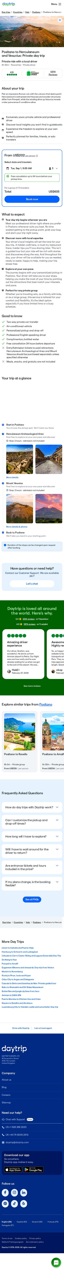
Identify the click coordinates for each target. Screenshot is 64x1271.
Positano (36, 12)
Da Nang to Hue (9, 959)
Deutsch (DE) (37, 1222)
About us (6, 1079)
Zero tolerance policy (35, 1242)
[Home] (8, 4)
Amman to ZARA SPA (11, 995)
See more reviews (32, 686)
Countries (17, 12)
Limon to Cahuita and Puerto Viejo (18, 948)
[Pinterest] (5, 1204)
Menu (54, 4)
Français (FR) (53, 1222)
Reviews (53, 74)
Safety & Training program (13, 1242)
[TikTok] (14, 1204)
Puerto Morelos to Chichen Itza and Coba (21, 999)
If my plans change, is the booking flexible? (27, 883)
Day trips (6, 12)
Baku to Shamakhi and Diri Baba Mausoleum (22, 987)
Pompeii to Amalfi (10, 963)
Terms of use (7, 1238)
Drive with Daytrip (20, 1028)
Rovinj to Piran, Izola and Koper (16, 975)
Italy (27, 12)
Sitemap (6, 1102)
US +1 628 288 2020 (16, 1127)
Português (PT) (8, 1225)
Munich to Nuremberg (12, 971)
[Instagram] (14, 1192)
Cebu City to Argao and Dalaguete (18, 979)
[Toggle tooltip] (37, 156)
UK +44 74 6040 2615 (17, 1135)
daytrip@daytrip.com (17, 1142)
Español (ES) (22, 1222)
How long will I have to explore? (25, 836)
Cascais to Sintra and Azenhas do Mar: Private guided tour (29, 983)
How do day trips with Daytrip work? (29, 807)
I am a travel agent (43, 1028)
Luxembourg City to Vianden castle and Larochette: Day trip (30, 1007)
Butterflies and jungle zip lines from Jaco (20, 991)
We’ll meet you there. (44, 428)
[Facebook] (5, 1192)
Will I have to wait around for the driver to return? (27, 851)
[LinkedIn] (23, 1192)
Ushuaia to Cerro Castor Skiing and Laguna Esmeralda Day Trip (31, 955)
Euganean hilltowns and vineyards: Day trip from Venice (28, 967)
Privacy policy (35, 1238)
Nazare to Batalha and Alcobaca (17, 1003)
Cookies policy (21, 1238)
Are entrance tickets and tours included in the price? (25, 867)
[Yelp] (23, 1204)
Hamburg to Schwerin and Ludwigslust (20, 952)
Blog (4, 1087)
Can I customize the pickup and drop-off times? (26, 821)
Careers (6, 1095)
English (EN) (7, 1222)
